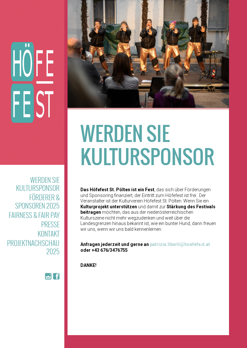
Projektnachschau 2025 (33, 247)
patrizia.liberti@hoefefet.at (180, 244)
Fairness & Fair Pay (34, 215)
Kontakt (48, 234)
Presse (50, 224)
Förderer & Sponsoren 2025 (37, 201)
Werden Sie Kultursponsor (37, 184)
